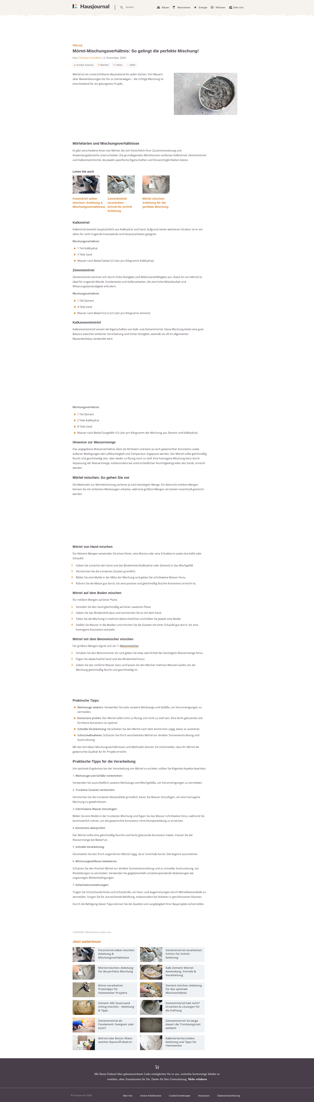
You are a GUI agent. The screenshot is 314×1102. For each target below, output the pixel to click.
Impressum (203, 1095)
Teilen (118, 64)
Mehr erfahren (197, 1079)
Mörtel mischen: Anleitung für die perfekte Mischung (155, 202)
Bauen (165, 7)
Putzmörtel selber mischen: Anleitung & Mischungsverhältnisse (89, 202)
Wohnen (220, 7)
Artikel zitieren (85, 64)
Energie (203, 7)
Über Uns (238, 7)
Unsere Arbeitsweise (150, 1095)
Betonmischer (129, 646)
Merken (104, 64)
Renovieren (183, 7)
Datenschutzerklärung (228, 1095)
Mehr (133, 64)
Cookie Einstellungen (179, 1095)
